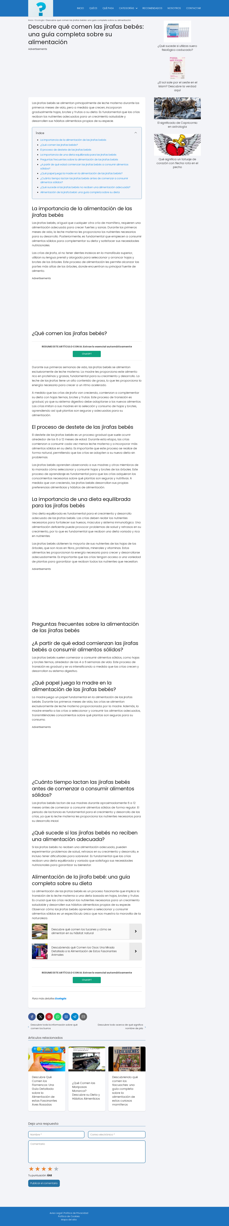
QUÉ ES (93, 8)
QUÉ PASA (108, 8)
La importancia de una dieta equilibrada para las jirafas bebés (78, 154)
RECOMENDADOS (152, 8)
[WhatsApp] (57, 1016)
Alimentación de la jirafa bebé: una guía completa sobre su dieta (80, 192)
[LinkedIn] (66, 1016)
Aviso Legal (56, 1213)
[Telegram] (75, 1016)
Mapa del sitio (69, 1219)
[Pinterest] (49, 1016)
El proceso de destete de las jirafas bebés (65, 149)
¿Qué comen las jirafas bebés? (59, 145)
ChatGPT (87, 353)
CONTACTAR (193, 8)
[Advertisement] (87, 73)
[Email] (83, 1016)
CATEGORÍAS (126, 8)
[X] (40, 1016)
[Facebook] (32, 1016)
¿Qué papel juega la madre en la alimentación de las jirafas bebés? (81, 173)
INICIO (80, 8)
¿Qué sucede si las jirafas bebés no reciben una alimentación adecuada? (85, 187)
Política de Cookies (69, 1216)
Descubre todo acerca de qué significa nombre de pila (120, 1026)
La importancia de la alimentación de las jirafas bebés (73, 140)
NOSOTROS (174, 8)
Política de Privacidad (76, 1213)
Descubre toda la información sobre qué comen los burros (54, 1026)
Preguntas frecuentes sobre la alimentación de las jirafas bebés (79, 159)
